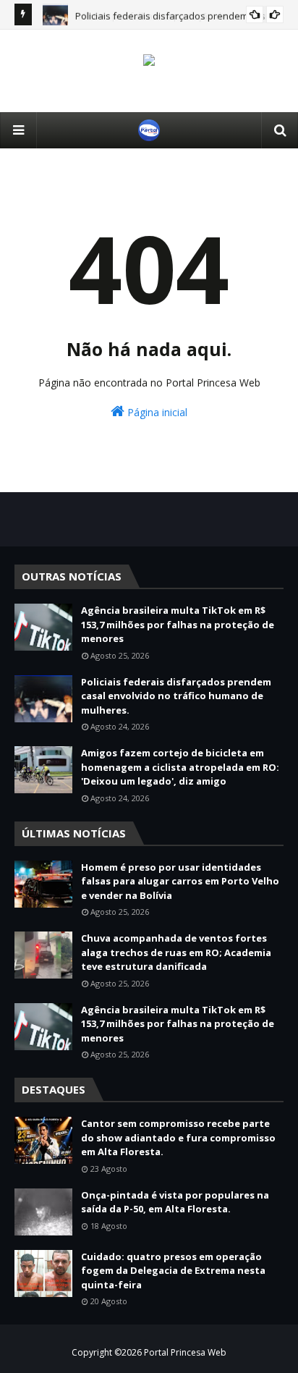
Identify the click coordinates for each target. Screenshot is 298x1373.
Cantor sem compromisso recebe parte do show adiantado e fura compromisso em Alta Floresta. (178, 1137)
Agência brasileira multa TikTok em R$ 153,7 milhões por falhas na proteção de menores (177, 624)
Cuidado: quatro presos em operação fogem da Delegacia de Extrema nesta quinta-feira (173, 1270)
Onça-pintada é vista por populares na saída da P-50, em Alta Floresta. (175, 1202)
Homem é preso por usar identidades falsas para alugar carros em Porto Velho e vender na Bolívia (180, 881)
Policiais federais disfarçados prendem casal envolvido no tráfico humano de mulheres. (176, 696)
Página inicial (155, 412)
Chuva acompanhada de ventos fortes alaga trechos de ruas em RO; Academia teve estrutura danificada (176, 952)
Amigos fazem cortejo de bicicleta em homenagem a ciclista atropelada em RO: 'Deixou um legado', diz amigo (180, 766)
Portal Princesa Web (185, 1352)
